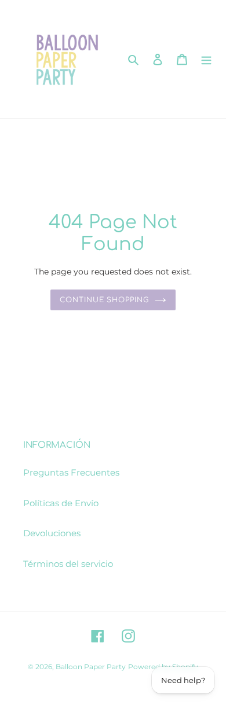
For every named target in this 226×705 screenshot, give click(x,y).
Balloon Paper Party (91, 666)
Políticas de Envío (61, 503)
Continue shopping (105, 300)
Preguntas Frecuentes (71, 472)
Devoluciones (52, 533)
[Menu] (206, 59)
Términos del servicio (68, 563)
